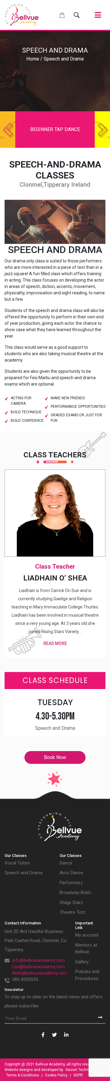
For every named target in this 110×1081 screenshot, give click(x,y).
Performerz (71, 882)
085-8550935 (25, 979)
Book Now (55, 757)
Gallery (82, 962)
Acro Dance (71, 872)
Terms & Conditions (23, 1075)
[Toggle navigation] (98, 15)
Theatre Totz (73, 912)
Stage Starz (71, 902)
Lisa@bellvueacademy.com (38, 966)
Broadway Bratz (75, 892)
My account (87, 935)
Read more (55, 643)
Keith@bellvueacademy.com (39, 973)
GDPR (78, 1075)
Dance (66, 863)
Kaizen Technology (82, 1070)
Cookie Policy (56, 1075)
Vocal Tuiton (17, 863)
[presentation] (7, 129)
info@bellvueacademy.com (38, 960)
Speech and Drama (23, 872)
